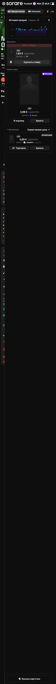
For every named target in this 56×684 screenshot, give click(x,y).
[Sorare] (12, 3)
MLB (47, 3)
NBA (39, 3)
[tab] (34, 11)
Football (28, 3)
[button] (11, 62)
